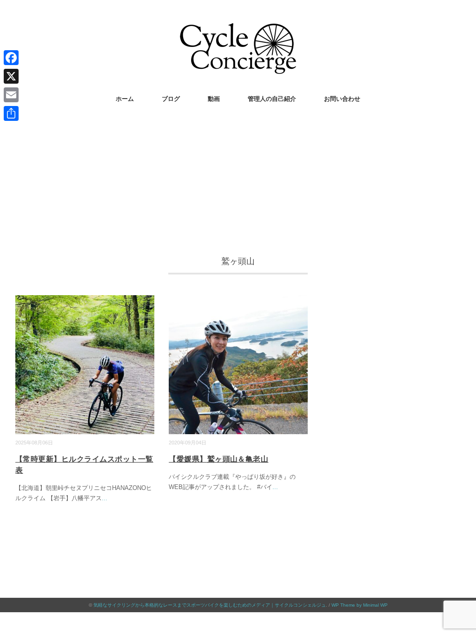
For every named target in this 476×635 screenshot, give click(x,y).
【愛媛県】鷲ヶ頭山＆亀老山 (218, 459)
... (104, 498)
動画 (214, 98)
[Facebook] (11, 57)
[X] (11, 76)
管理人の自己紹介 (272, 98)
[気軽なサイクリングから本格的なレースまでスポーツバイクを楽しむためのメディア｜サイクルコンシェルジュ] (238, 30)
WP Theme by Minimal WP (359, 605)
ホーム (125, 98)
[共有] (11, 113)
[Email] (11, 95)
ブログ (171, 98)
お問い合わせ (342, 98)
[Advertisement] (238, 184)
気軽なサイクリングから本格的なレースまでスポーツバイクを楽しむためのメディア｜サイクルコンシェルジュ (209, 605)
